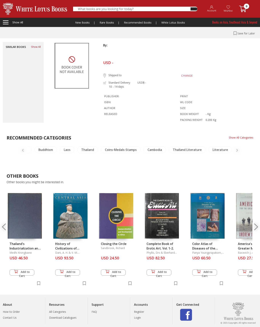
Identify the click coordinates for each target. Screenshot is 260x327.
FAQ (94, 312)
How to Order (11, 312)
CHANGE (187, 75)
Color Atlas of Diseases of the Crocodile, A (203, 248)
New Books (82, 22)
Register (139, 312)
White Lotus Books (173, 22)
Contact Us (10, 317)
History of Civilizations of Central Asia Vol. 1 (68, 248)
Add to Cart (24, 273)
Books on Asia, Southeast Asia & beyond (234, 22)
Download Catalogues (63, 317)
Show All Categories (241, 137)
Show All (36, 46)
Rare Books (107, 22)
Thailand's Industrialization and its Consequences (25, 248)
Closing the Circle (114, 244)
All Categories (57, 312)
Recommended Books (138, 22)
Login (137, 317)
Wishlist (228, 10)
